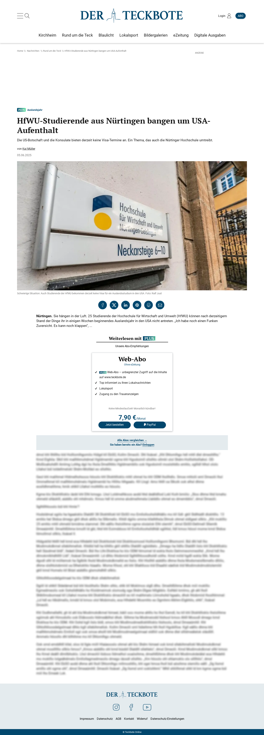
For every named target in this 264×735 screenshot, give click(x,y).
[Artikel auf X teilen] (114, 305)
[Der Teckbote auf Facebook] (131, 707)
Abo (240, 16)
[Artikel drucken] (148, 305)
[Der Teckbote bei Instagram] (116, 707)
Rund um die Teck (52, 50)
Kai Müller (28, 149)
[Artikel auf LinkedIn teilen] (125, 305)
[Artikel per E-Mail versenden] (160, 305)
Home (20, 50)
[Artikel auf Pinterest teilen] (137, 305)
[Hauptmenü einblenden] (21, 15)
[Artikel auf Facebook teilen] (102, 305)
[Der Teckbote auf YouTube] (147, 707)
